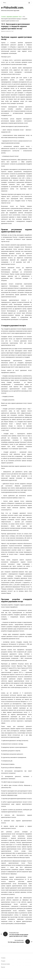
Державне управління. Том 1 (14, 16)
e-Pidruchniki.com (12, 7)
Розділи (3, 961)
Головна (3, 16)
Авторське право (5, 964)
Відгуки (3, 967)
